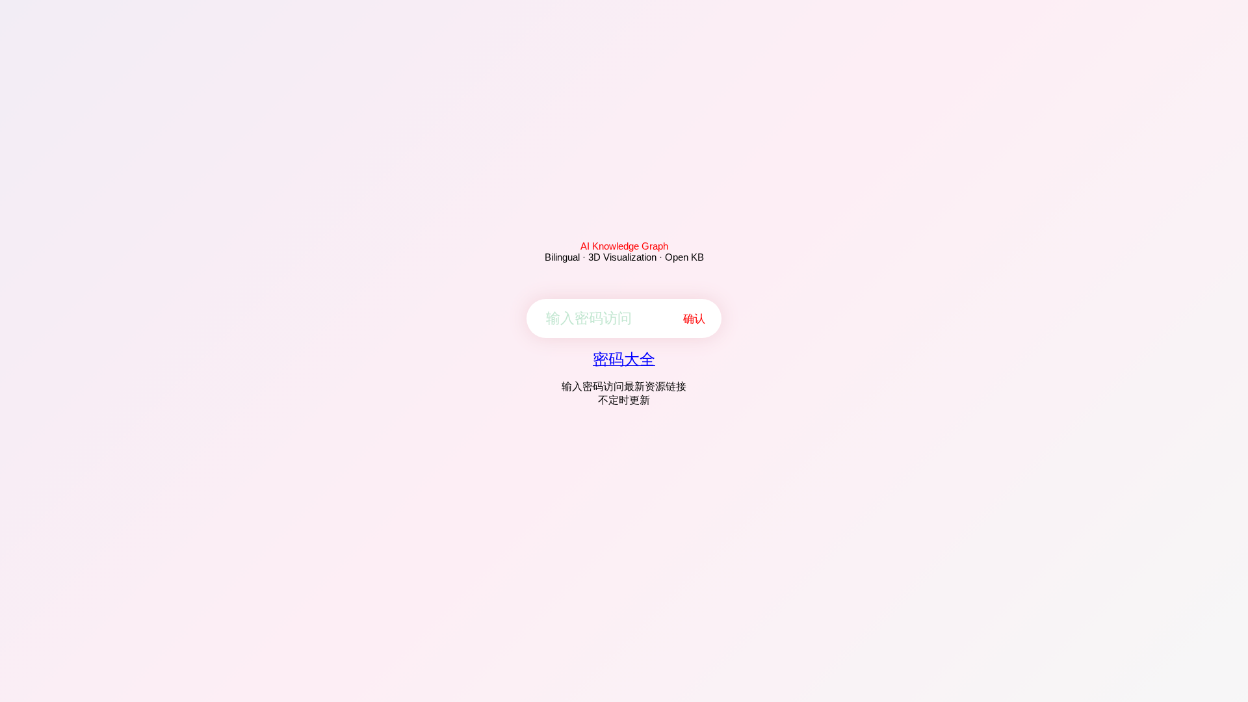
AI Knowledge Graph (624, 246)
